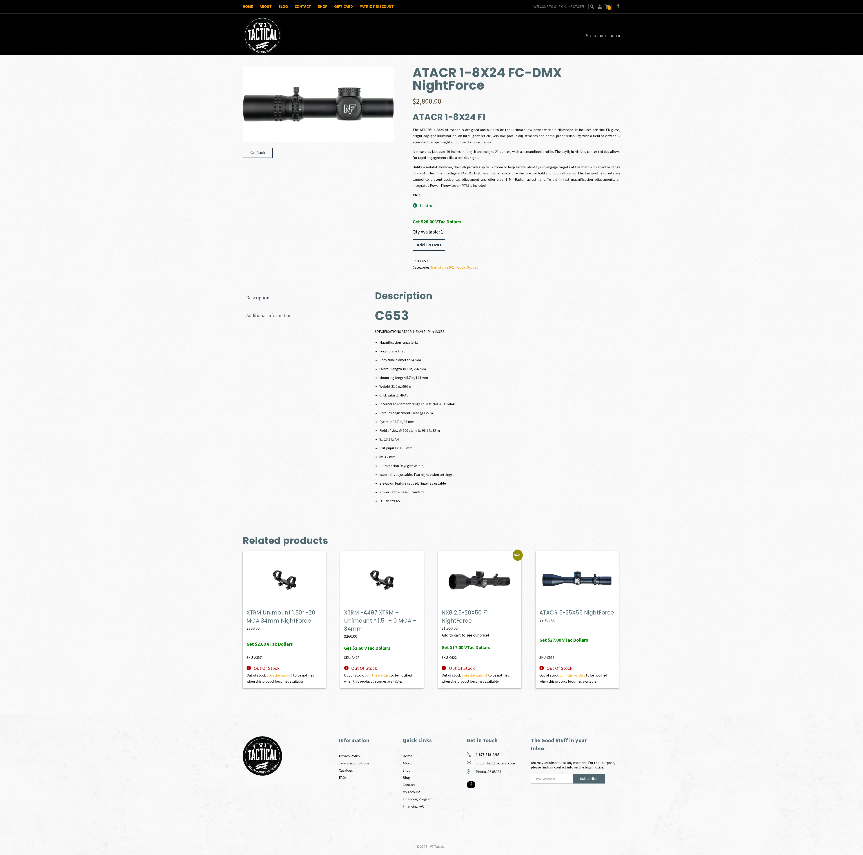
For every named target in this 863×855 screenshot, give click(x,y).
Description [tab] (257, 298)
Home (248, 6)
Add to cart (428, 245)
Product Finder (605, 35)
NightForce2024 (443, 267)
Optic (461, 267)
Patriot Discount (377, 6)
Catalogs (346, 770)
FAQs (343, 777)
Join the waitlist (279, 675)
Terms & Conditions (354, 763)
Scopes (472, 267)
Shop (322, 6)
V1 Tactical (438, 846)
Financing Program (417, 799)
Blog (283, 6)
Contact (303, 6)
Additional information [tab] (269, 315)
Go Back (257, 152)
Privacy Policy (349, 756)
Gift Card (343, 6)
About (266, 6)
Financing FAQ (414, 806)
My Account (411, 792)
